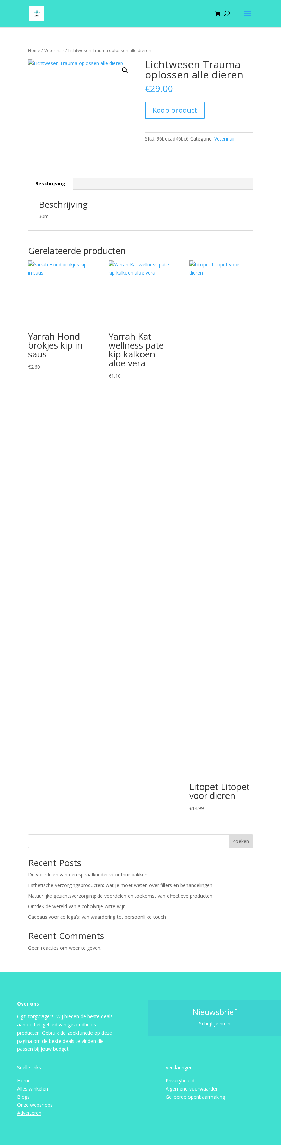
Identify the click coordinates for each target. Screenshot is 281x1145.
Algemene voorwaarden (192, 1088)
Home (34, 50)
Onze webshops (35, 1104)
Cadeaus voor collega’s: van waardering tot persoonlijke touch (97, 917)
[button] (125, 70)
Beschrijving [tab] (50, 183)
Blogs (23, 1097)
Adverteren (29, 1113)
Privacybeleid (180, 1080)
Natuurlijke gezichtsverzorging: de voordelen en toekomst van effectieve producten (120, 895)
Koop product (174, 110)
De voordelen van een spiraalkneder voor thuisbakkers (88, 874)
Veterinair (54, 50)
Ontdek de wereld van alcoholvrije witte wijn (77, 906)
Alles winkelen (32, 1088)
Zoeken (240, 841)
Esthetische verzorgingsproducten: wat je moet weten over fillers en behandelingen (120, 885)
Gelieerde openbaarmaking (195, 1097)
